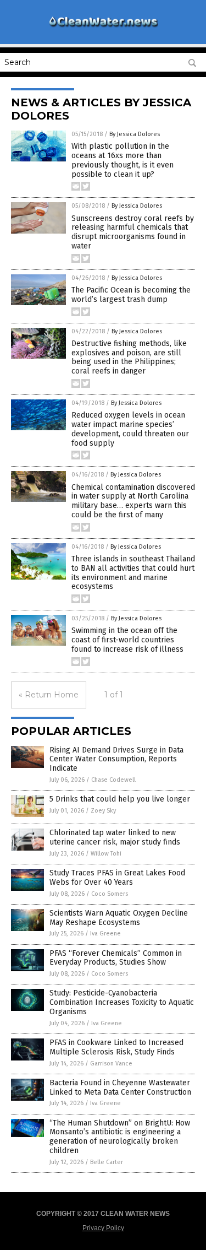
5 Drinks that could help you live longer (119, 799)
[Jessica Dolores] (103, 27)
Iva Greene (105, 933)
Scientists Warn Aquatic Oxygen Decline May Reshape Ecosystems (118, 917)
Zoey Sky (103, 810)
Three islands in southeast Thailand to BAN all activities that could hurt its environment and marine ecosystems (133, 572)
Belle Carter (106, 1162)
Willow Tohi (106, 853)
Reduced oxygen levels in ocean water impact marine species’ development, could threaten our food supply (130, 428)
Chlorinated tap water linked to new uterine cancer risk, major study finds (114, 837)
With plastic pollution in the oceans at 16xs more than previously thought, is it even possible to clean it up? (122, 160)
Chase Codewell (113, 779)
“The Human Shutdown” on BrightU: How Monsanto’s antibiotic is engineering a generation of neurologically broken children (119, 1136)
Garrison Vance (111, 1063)
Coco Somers (109, 893)
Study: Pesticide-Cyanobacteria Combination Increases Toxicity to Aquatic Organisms (121, 1002)
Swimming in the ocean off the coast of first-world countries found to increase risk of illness (127, 640)
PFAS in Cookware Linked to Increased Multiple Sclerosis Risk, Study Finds (116, 1047)
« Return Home (49, 695)
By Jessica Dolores (134, 134)
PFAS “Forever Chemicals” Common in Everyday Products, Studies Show (115, 958)
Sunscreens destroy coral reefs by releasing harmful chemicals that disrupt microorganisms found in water (132, 232)
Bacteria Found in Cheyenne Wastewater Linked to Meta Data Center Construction (120, 1087)
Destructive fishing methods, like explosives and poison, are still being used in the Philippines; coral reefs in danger (129, 357)
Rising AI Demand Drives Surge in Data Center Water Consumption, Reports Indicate (116, 759)
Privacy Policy (103, 1228)
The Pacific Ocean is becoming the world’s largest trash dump (131, 294)
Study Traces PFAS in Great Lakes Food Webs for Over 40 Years (117, 877)
